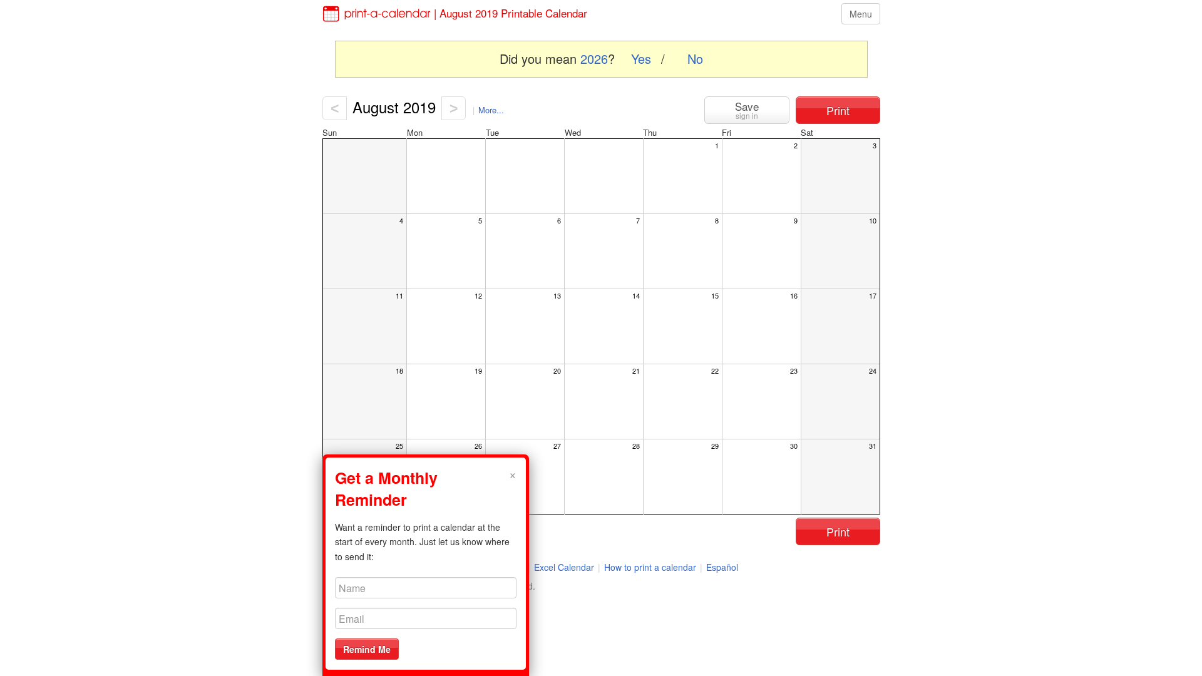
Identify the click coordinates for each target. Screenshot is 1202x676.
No (695, 58)
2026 (594, 58)
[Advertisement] (263, 326)
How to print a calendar (650, 567)
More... (491, 110)
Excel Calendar (565, 567)
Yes (641, 58)
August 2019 (394, 107)
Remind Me (367, 649)
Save (747, 109)
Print (838, 110)
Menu (861, 14)
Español (722, 567)
